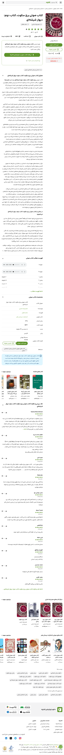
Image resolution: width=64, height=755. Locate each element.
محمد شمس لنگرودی (25, 396)
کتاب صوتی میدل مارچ (22, 656)
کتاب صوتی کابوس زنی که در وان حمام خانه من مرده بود (12, 393)
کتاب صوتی (39, 744)
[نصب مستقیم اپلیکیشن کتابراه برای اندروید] (25, 707)
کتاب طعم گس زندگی (35, 620)
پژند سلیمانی (13, 396)
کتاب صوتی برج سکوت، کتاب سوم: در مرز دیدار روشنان (45, 621)
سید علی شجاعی (35, 660)
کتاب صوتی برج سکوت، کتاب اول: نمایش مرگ (58, 621)
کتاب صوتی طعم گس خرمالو (38, 392)
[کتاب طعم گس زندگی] (34, 610)
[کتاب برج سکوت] (22, 610)
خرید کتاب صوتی (54, 45)
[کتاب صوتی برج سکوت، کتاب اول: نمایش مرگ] (57, 610)
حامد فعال (25, 313)
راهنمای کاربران (45, 726)
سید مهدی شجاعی (46, 660)
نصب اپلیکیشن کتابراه (55, 744)
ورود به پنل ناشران (31, 726)
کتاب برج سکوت (23, 619)
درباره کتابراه (59, 724)
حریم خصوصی (58, 729)
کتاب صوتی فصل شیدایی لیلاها (34, 656)
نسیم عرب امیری (11, 660)
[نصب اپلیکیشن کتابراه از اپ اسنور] (25, 712)
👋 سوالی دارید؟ (53, 747)
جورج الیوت (24, 660)
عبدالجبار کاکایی (58, 660)
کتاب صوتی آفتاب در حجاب (46, 656)
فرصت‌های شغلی (58, 732)
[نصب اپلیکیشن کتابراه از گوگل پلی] (11, 707)
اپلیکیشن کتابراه (10, 47)
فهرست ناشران (32, 729)
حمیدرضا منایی (23, 308)
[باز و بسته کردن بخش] (3, 76)
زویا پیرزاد (40, 396)
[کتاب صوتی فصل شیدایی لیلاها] (34, 646)
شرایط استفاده (58, 726)
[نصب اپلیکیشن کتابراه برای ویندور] (11, 712)
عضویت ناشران (32, 724)
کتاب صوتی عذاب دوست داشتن (58, 656)
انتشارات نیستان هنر (22, 317)
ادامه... (25, 429)
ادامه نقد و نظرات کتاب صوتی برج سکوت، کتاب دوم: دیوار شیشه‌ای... (23, 589)
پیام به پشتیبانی (44, 724)
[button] (54, 25)
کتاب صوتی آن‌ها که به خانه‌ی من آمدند (25, 393)
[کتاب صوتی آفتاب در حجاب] (45, 646)
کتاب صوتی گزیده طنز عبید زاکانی (10, 656)
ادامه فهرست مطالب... (36, 291)
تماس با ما (46, 729)
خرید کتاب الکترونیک (29, 744)
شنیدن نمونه (52, 49)
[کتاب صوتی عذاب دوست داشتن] (57, 646)
